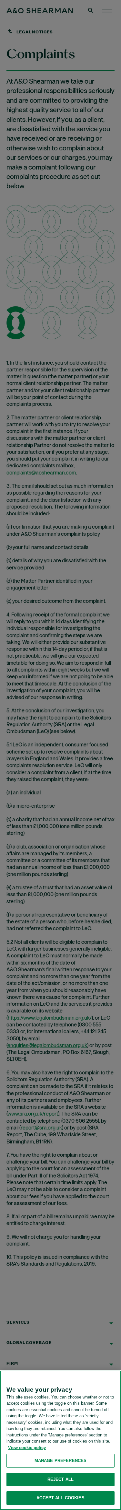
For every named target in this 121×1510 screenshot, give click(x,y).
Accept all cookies (60, 1497)
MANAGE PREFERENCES (60, 1460)
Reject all (60, 1479)
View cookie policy (27, 1447)
